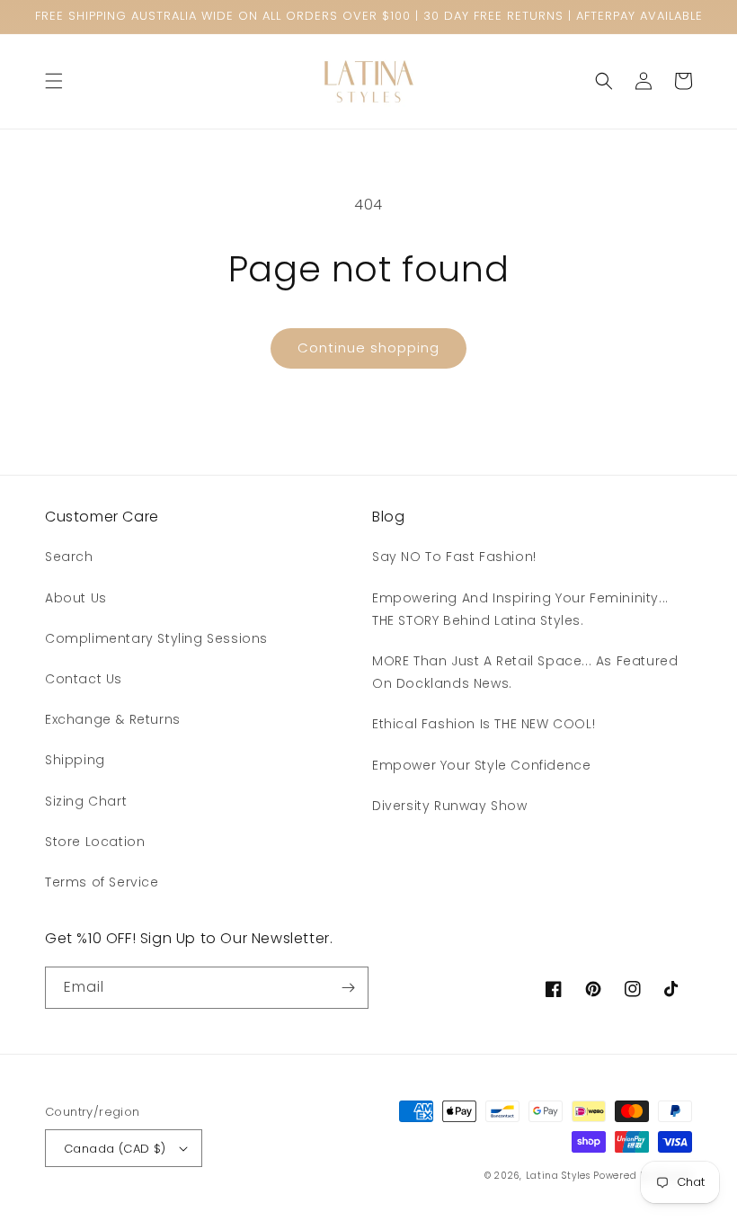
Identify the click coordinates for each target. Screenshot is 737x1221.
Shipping (75, 760)
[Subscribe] (348, 988)
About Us (76, 598)
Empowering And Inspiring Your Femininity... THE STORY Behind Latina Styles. (520, 609)
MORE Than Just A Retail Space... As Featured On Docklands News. (525, 672)
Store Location (95, 842)
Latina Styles (558, 1175)
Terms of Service (102, 882)
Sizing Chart (86, 801)
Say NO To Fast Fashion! (454, 557)
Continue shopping (368, 347)
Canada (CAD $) (115, 1148)
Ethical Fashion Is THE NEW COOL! (483, 724)
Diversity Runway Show (450, 806)
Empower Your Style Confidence (481, 765)
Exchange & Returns (113, 719)
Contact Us (83, 679)
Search (69, 557)
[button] (54, 81)
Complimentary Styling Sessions (156, 638)
